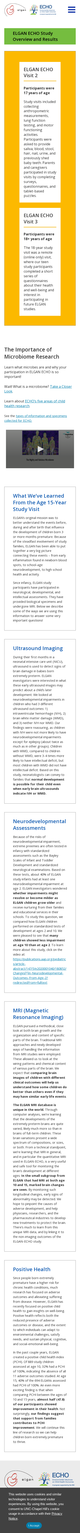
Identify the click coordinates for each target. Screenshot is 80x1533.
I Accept (34, 1525)
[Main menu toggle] (71, 9)
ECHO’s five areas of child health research (34, 403)
